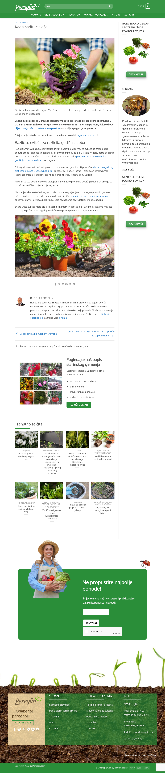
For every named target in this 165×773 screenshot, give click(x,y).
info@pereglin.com (133, 725)
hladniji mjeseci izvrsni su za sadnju (89, 195)
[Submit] (110, 6)
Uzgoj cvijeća (21, 22)
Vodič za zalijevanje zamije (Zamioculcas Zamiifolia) (51, 514)
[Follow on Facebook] (14, 729)
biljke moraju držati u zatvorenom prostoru (37, 128)
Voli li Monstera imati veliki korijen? (102, 457)
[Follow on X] (23, 729)
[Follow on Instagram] (19, 729)
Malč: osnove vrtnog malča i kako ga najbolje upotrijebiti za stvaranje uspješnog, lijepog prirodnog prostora (51, 463)
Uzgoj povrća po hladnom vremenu (38, 333)
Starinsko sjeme (54, 15)
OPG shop (74, 15)
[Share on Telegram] (74, 284)
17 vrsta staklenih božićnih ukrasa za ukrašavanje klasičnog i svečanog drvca (77, 459)
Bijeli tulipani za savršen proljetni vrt (26, 456)
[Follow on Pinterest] (28, 729)
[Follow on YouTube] (37, 729)
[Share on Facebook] (55, 284)
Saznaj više (128, 169)
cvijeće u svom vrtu (87, 135)
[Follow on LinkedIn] (33, 729)
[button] (144, 6)
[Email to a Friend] (63, 284)
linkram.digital (121, 767)
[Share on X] (59, 284)
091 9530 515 (135, 739)
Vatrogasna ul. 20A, (133, 710)
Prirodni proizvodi (95, 15)
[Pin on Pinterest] (66, 284)
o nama (63, 317)
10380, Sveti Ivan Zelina (136, 714)
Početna (36, 15)
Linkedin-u (106, 313)
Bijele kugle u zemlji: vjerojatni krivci (103, 510)
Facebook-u (36, 317)
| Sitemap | (101, 767)
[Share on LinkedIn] (70, 284)
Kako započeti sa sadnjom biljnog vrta (26, 509)
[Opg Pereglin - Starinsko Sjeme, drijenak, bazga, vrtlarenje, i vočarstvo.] (28, 6)
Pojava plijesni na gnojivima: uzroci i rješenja (77, 507)
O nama (116, 15)
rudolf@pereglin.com (143, 732)
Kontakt (129, 15)
